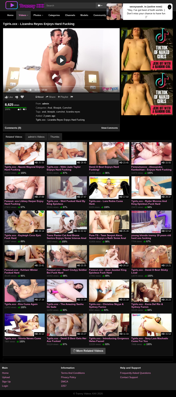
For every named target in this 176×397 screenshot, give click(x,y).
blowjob (51, 111)
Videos (23, 15)
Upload (6, 377)
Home (10, 15)
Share (52, 96)
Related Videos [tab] (14, 136)
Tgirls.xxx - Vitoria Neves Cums (22, 338)
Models (84, 15)
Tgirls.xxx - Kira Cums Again (21, 304)
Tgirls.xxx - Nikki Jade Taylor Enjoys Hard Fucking (64, 168)
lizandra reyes (73, 111)
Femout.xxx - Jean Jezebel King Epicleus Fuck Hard (107, 271)
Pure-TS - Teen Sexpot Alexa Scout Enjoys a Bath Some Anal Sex (107, 238)
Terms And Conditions (73, 373)
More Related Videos (89, 350)
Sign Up (6, 381)
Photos (38, 15)
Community (100, 15)
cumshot (60, 111)
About (40, 96)
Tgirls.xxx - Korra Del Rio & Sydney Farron (147, 305)
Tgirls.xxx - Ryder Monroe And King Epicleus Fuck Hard (149, 202)
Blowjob (57, 107)
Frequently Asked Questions (135, 373)
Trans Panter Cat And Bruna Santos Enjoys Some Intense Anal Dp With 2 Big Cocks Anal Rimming (66, 239)
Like (10, 97)
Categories (54, 15)
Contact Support (129, 377)
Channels (70, 15)
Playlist (64, 96)
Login (5, 385)
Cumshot (67, 107)
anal (44, 111)
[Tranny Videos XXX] (25, 5)
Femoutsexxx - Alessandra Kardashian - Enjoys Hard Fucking (151, 168)
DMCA (64, 381)
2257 (64, 385)
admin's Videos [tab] (36, 136)
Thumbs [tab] (54, 136)
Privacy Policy (68, 377)
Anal (50, 107)
